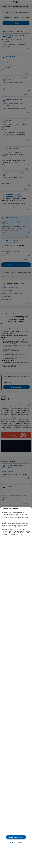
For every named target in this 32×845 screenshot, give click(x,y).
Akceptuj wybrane (16, 842)
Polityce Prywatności (20, 526)
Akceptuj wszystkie (16, 837)
